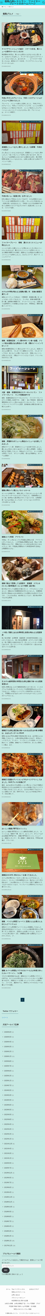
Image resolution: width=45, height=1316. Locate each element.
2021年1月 (9, 1158)
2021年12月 (9, 1144)
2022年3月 (9, 1129)
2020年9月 (9, 1163)
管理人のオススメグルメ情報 (22, 1309)
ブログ (38, 1303)
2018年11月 (9, 1202)
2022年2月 (9, 1134)
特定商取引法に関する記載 (20, 1300)
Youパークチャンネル (18, 1289)
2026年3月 (9, 1046)
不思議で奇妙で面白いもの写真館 (19, 1306)
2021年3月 (9, 1153)
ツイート (5, 1017)
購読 (5, 1270)
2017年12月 (9, 1245)
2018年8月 (9, 1216)
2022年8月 (9, 1119)
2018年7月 (9, 1221)
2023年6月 (9, 1105)
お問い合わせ (16, 1295)
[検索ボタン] (43, 2)
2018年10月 (9, 1207)
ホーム (8, 1289)
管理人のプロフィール (18, 1292)
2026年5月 (9, 1037)
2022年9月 (9, 1114)
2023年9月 (9, 1100)
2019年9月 (9, 1178)
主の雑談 (33, 1306)
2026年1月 (9, 1056)
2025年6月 (9, 1071)
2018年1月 (9, 1241)
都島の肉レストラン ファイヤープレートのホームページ (22, 2)
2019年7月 (9, 1182)
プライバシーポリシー (18, 1298)
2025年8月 (9, 1061)
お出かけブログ (34, 1289)
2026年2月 (9, 1051)
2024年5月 (9, 1090)
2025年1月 (9, 1080)
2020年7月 (9, 1168)
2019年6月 (9, 1187)
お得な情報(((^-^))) (19, 1303)
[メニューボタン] (1, 2)
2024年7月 (9, 1085)
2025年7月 (9, 1066)
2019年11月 (9, 1173)
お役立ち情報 (9, 1303)
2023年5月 (9, 1110)
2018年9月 (9, 1211)
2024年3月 (9, 1095)
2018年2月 (9, 1236)
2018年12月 (9, 1197)
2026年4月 (9, 1042)
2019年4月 (9, 1192)
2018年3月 (9, 1231)
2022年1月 (9, 1139)
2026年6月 (9, 1032)
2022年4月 (9, 1124)
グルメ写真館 (31, 1303)
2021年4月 (9, 1148)
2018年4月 (9, 1226)
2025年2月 (9, 1076)
